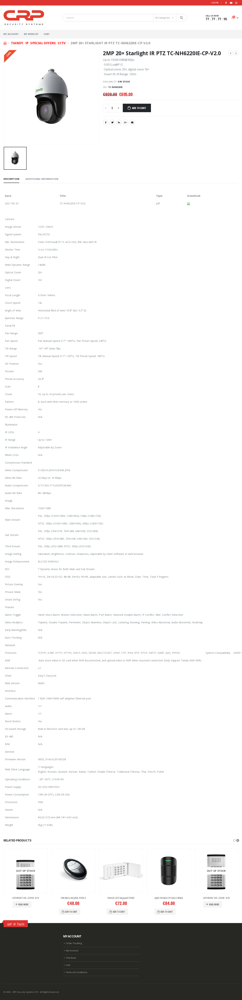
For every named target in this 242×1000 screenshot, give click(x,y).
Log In (215, 2)
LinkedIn (119, 122)
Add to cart (139, 108)
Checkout (71, 957)
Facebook (106, 122)
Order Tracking (74, 943)
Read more (166, 904)
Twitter (112, 122)
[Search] (181, 17)
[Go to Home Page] (5, 43)
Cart (47, 34)
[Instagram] (236, 3)
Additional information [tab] (42, 178)
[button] (234, 840)
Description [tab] (11, 178)
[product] (25, 871)
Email (132, 122)
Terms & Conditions (77, 972)
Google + (125, 122)
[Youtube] (231, 3)
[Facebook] (226, 3)
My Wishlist (31, 34)
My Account (11, 34)
